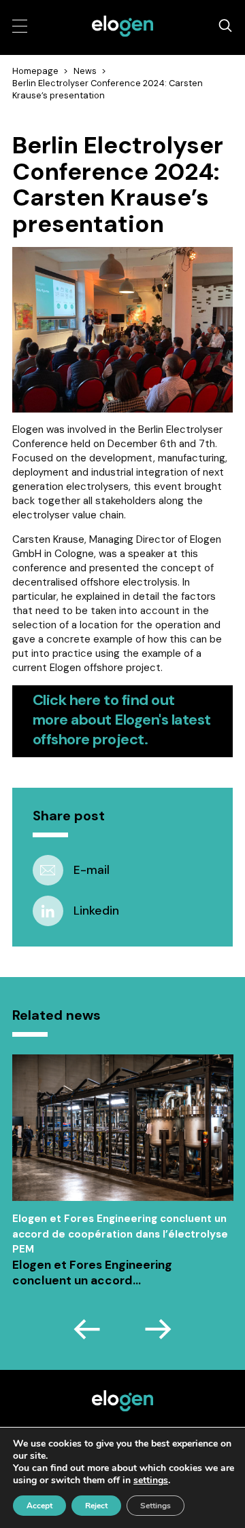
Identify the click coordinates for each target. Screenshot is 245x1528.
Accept (39, 1505)
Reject (96, 1505)
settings (150, 1480)
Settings (155, 1505)
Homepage (35, 71)
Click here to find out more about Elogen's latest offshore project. (122, 719)
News (85, 71)
